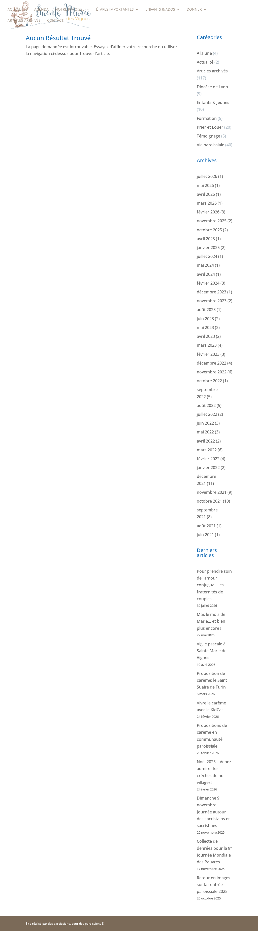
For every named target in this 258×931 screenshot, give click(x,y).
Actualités (18, 10)
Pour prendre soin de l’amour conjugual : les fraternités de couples (214, 584)
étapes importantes (115, 10)
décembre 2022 (211, 363)
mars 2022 (207, 450)
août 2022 (206, 405)
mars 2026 (207, 203)
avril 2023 (206, 336)
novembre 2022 (212, 372)
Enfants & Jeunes (213, 102)
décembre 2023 (211, 292)
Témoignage (208, 136)
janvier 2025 (208, 247)
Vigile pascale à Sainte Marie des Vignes (213, 650)
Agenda (41, 10)
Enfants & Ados (160, 10)
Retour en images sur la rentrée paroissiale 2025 (213, 884)
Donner (194, 10)
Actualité (205, 62)
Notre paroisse (69, 10)
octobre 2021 (209, 501)
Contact (55, 21)
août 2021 (206, 526)
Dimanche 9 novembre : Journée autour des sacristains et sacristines (213, 811)
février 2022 (208, 458)
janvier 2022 (208, 467)
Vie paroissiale (210, 145)
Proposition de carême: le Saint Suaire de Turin (212, 680)
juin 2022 (205, 423)
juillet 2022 (207, 414)
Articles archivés (24, 21)
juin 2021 (205, 534)
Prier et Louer (210, 127)
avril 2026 (206, 194)
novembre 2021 (212, 492)
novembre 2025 (212, 221)
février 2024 (208, 283)
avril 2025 (206, 238)
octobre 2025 (209, 230)
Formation (207, 118)
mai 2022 (205, 432)
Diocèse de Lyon (212, 87)
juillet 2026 (207, 176)
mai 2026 (205, 185)
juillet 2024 (207, 256)
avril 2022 (206, 441)
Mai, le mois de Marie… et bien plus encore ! (211, 621)
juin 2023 (205, 318)
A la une (204, 53)
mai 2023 (205, 327)
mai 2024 (205, 265)
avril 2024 (206, 274)
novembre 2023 (212, 301)
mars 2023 (207, 345)
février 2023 (208, 354)
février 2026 (208, 212)
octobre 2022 (209, 381)
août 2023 (206, 309)
